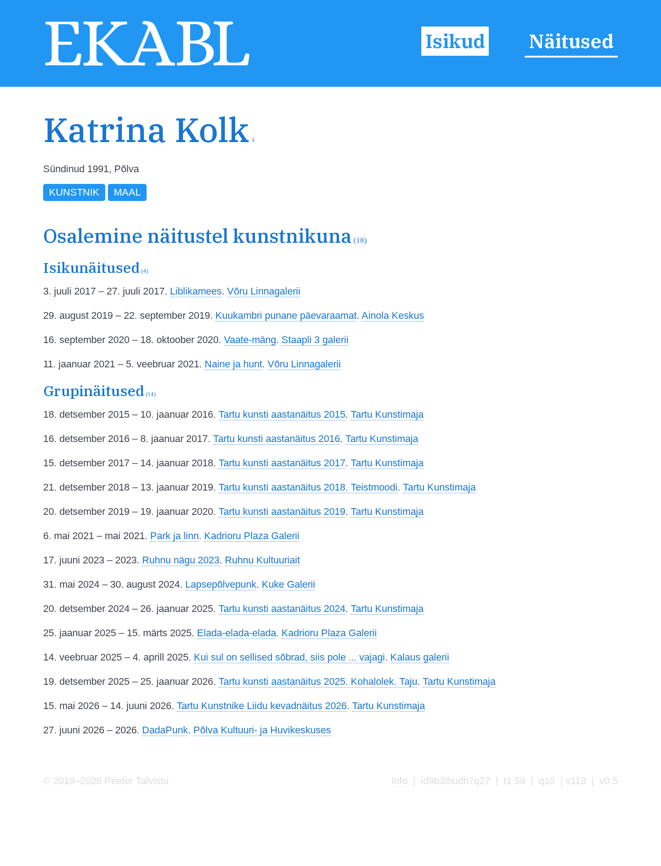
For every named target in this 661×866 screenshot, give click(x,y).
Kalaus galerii (419, 657)
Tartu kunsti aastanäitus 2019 (282, 511)
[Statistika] (574, 147)
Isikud (455, 41)
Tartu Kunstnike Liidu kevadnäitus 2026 (262, 705)
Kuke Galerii (288, 584)
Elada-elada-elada (236, 632)
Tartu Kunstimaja (387, 414)
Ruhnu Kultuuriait (262, 560)
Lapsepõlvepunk (220, 584)
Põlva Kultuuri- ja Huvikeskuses (262, 730)
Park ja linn (174, 535)
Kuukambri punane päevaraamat (286, 315)
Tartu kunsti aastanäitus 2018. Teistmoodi (308, 487)
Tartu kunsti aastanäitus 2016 (276, 438)
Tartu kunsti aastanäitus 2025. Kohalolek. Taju (318, 681)
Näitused (571, 41)
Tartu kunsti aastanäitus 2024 (282, 608)
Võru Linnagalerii (263, 291)
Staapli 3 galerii (314, 339)
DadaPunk (165, 730)
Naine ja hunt (233, 364)
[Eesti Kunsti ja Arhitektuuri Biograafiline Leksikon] (147, 65)
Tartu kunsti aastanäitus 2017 (282, 463)
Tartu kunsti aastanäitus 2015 (282, 414)
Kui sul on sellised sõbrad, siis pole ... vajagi (289, 657)
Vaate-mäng (250, 339)
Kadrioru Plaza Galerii (251, 535)
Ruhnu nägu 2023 (180, 560)
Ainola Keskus (393, 315)
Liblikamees (196, 291)
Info (399, 780)
